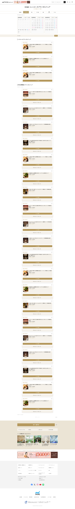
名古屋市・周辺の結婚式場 (35, 450)
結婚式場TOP (24, 450)
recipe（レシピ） (48, 450)
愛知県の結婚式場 (29, 450)
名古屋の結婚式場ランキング (42, 450)
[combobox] (57, 2)
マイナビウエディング (20, 450)
